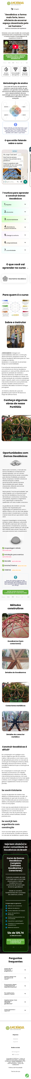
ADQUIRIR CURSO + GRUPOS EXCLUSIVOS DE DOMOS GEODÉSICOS (15, 57)
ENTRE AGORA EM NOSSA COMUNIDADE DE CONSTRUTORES (15, 592)
